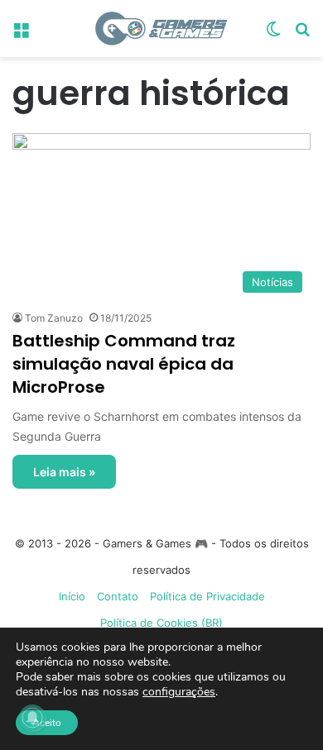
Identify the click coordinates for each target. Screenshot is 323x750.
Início (72, 596)
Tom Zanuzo (54, 318)
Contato (117, 596)
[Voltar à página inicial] (161, 28)
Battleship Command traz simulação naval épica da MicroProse (123, 364)
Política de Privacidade (207, 596)
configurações (178, 692)
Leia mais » (64, 472)
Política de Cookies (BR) (161, 622)
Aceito (46, 722)
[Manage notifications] (32, 718)
